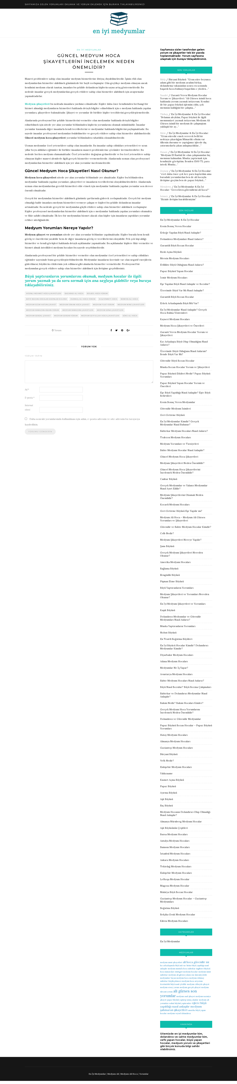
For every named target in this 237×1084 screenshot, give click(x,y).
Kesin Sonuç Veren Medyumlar (177, 402)
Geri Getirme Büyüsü (172, 415)
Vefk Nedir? (167, 760)
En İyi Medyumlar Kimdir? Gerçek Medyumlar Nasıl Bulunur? (179, 423)
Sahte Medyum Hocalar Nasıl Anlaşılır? (182, 450)
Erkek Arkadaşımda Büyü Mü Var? (179, 303)
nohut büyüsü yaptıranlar (180, 1003)
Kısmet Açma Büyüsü (172, 779)
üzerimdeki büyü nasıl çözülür (173, 984)
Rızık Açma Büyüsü (170, 251)
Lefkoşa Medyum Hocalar (174, 879)
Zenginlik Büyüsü (170, 575)
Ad (27, 389)
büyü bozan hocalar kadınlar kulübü (46, 299)
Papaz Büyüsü (168, 786)
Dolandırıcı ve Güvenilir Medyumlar (180, 719)
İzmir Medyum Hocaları (173, 277)
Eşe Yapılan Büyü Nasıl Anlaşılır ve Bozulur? (185, 284)
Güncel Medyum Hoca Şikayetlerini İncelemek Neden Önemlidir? (180, 471)
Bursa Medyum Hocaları (174, 834)
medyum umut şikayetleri (171, 962)
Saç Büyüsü (166, 805)
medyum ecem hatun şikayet (41, 305)
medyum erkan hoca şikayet (75, 305)
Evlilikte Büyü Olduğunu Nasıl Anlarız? (182, 264)
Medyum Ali (113, 1074)
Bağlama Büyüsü (169, 568)
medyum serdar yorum (66, 316)
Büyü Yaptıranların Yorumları (176, 587)
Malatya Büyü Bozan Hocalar (176, 892)
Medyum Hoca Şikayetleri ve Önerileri (182, 325)
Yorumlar (144, 1074)
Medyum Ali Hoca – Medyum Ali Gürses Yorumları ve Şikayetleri (182, 519)
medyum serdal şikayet (38, 316)
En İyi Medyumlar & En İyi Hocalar (190, 114)
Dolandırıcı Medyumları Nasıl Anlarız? (182, 239)
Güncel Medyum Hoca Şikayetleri (179, 456)
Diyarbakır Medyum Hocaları (176, 655)
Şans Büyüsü (167, 546)
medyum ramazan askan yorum (42, 310)
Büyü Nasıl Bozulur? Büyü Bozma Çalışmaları (185, 687)
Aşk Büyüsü (166, 799)
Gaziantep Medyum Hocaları (176, 747)
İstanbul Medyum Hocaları (175, 853)
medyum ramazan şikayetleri (78, 310)
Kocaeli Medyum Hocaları (174, 504)
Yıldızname (166, 773)
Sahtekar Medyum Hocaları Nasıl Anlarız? (184, 431)
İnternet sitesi (29, 407)
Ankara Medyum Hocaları (174, 860)
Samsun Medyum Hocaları (175, 847)
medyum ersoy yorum (169, 987)
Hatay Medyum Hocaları (174, 734)
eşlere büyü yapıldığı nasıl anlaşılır (183, 1004)
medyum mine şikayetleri (131, 305)
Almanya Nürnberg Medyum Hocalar (181, 821)
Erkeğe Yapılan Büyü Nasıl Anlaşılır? (180, 232)
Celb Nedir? (167, 533)
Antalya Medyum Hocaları (174, 840)
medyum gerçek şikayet (190, 987)
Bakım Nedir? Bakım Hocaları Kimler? (181, 703)
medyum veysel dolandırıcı (179, 1013)
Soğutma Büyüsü (169, 908)
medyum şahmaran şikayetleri (181, 1008)
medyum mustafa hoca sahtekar (182, 968)
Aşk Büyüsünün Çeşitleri (174, 827)
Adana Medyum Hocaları (174, 661)
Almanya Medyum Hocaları (175, 741)
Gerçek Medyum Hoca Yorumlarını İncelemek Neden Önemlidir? (180, 711)
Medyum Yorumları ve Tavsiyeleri (179, 443)
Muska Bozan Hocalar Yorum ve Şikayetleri (185, 367)
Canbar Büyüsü (168, 479)
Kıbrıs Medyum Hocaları (174, 920)
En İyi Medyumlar (89, 50)
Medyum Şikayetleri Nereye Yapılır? (180, 539)
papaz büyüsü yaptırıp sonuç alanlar (182, 1000)
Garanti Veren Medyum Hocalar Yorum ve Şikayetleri (183, 97)
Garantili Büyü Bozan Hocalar (177, 245)
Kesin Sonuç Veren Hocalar (175, 226)
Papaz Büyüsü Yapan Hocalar (176, 271)
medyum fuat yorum (103, 305)
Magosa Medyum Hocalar (174, 885)
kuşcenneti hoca (108, 299)
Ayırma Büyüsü (168, 792)
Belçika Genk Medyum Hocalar (177, 914)
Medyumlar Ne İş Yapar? (174, 667)
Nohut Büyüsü (168, 632)
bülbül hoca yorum (97, 293)
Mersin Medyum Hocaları (174, 258)
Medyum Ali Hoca (129, 1074)
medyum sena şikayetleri (110, 310)
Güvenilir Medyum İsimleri (175, 408)
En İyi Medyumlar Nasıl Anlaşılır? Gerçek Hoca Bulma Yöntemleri (183, 311)
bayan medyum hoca (180, 978)
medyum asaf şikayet (185, 996)
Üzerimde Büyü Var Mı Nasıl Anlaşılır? (182, 290)
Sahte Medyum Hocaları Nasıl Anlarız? (182, 680)
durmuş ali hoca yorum (82, 299)
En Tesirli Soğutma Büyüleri (176, 639)
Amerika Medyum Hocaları (175, 562)
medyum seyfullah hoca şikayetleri (100, 316)
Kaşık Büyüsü (167, 610)
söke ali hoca (130, 316)
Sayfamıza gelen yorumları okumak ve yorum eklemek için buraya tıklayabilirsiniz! (85, 4)
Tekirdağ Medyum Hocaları (175, 866)
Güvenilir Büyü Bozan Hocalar (177, 360)
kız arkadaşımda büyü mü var (173, 965)
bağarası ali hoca (74, 293)
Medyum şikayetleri (37, 103)
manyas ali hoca (129, 299)
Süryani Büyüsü (177, 79)
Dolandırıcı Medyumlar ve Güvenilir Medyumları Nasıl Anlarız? (180, 618)
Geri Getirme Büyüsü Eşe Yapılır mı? (181, 511)
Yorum (56, 330)
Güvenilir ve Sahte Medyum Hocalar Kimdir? (185, 526)
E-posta (30, 397)
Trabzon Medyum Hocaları (175, 437)
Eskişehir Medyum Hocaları (176, 767)
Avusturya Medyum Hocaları (176, 674)
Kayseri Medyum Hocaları (175, 319)
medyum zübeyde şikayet (198, 984)
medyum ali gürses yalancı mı (181, 975)
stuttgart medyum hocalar (186, 972)
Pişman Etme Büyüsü (172, 581)
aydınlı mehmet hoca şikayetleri (43, 293)
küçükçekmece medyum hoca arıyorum (185, 981)
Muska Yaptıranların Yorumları (177, 626)
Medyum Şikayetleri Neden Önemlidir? (182, 463)
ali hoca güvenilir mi (196, 962)
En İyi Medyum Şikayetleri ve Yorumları (182, 603)
